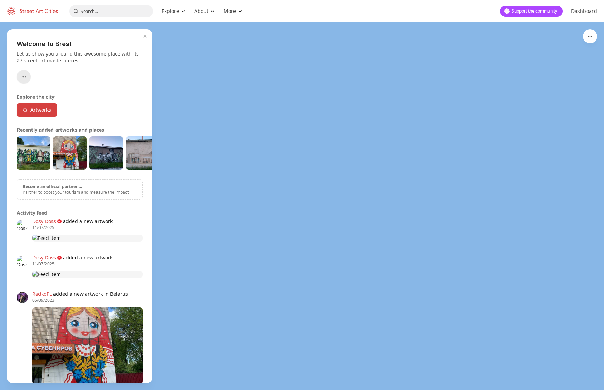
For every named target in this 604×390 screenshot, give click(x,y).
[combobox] (111, 11)
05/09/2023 (43, 300)
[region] (302, 206)
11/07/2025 (43, 227)
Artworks (40, 109)
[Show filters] (590, 36)
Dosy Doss (44, 221)
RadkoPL (42, 293)
